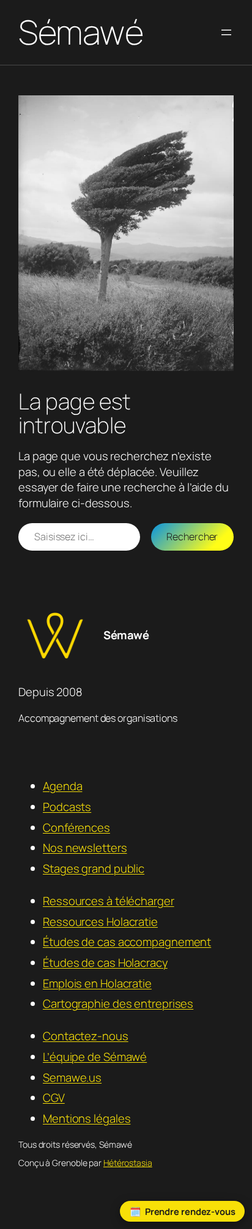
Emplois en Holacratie (97, 983)
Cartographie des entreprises (118, 1003)
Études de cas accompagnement (127, 942)
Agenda (62, 786)
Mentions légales (86, 1118)
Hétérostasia (127, 1162)
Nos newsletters (85, 848)
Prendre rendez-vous (190, 1211)
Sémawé (80, 31)
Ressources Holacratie (100, 922)
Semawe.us (72, 1077)
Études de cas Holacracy (105, 962)
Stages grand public (93, 868)
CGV (54, 1098)
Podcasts (67, 807)
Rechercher (192, 536)
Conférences (76, 827)
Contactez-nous (85, 1036)
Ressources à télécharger (108, 901)
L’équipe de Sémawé (95, 1057)
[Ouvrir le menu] (226, 32)
